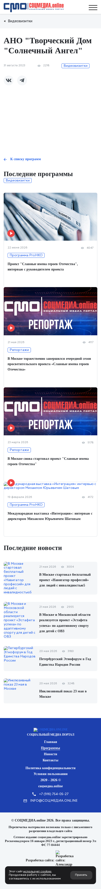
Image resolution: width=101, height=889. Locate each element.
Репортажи (19, 350)
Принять (81, 875)
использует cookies (37, 871)
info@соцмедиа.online (53, 800)
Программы (50, 748)
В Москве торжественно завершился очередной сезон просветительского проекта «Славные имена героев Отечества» (49, 364)
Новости (50, 754)
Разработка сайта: (40, 860)
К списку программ (25, 159)
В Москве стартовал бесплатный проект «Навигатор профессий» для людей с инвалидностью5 (65, 580)
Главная (50, 742)
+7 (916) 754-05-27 (54, 794)
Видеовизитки (75, 66)
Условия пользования (51, 774)
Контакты (50, 760)
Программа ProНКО (26, 255)
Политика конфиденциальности (50, 768)
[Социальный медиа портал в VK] (8, 80)
